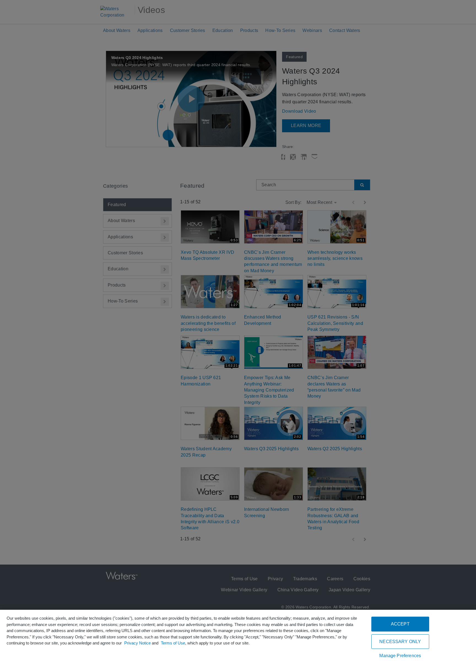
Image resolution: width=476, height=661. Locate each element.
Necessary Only (400, 641)
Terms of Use (173, 643)
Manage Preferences (400, 655)
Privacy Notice (137, 643)
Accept (400, 624)
